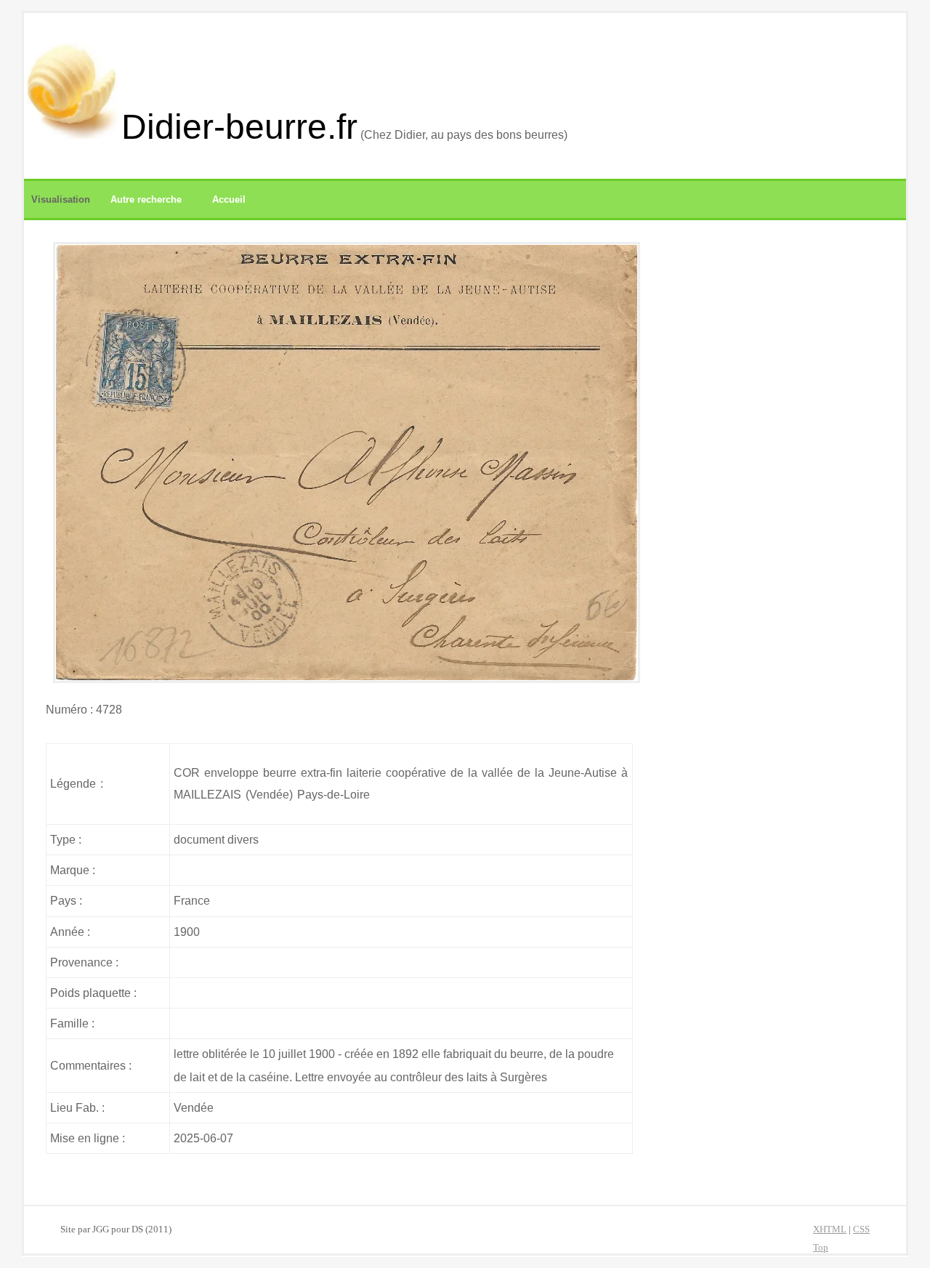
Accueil (229, 199)
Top (820, 1248)
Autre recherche (146, 199)
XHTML (829, 1229)
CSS (861, 1229)
